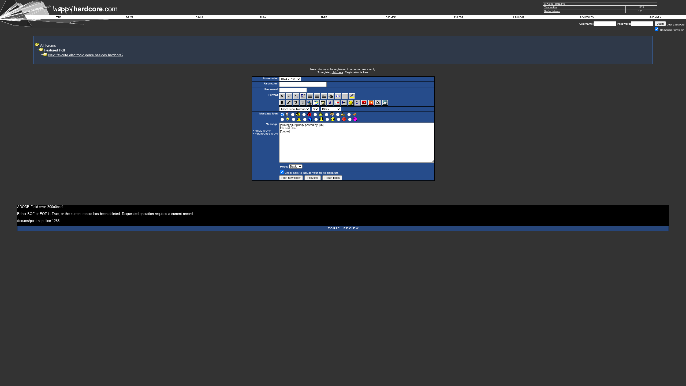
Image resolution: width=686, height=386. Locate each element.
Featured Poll (54, 50)
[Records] (519, 17)
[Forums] (391, 17)
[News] (129, 17)
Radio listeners (552, 11)
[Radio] (199, 17)
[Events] (458, 17)
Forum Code (262, 133)
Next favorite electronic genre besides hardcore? (85, 55)
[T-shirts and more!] (323, 17)
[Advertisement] (552, 50)
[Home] (59, 17)
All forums (48, 45)
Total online (550, 7)
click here (337, 72)
